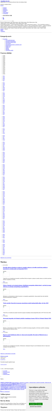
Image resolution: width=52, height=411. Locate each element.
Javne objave (5, 12)
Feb (4, 79)
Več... (4, 281)
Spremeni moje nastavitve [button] (35, 406)
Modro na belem (24, 403)
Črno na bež (18, 403)
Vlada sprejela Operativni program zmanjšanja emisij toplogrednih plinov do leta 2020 (25, 303)
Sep (4, 108)
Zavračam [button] (39, 404)
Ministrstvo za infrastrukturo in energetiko (8, 353)
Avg (4, 96)
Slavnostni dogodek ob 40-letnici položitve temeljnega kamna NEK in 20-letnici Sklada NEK (27, 318)
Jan (3, 80)
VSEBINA (3, 31)
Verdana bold (16, 409)
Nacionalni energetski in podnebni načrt (13, 44)
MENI (2, 30)
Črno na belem (7, 403)
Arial (5, 409)
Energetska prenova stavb (11, 42)
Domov (2, 5)
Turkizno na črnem (12, 404)
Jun (3, 98)
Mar (4, 78)
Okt (4, 85)
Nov (4, 83)
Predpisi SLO (8, 45)
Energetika (5, 39)
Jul (3, 86)
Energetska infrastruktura (11, 41)
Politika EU (8, 46)
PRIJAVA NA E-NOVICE (6, 257)
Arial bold (8, 409)
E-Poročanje (5, 13)
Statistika (5, 8)
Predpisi (4, 11)
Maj (4, 76)
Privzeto (2, 403)
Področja (5, 7)
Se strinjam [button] (32, 404)
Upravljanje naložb (9, 50)
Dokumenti (5, 10)
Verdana (12, 409)
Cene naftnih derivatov (10, 40)
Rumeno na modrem (5, 404)
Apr (4, 77)
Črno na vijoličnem (20, 404)
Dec (4, 82)
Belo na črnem (13, 403)
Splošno (7, 48)
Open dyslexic (22, 409)
